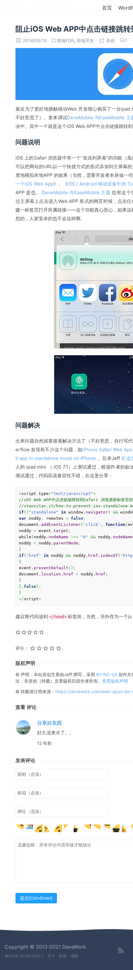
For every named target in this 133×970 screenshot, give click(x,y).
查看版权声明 (115, 681)
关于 (51, 956)
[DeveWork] (36, 7)
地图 (74, 956)
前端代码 (65, 40)
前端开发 (85, 40)
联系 (62, 956)
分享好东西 (49, 723)
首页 (107, 8)
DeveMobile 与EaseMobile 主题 (76, 192)
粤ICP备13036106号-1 (24, 956)
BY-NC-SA (107, 674)
